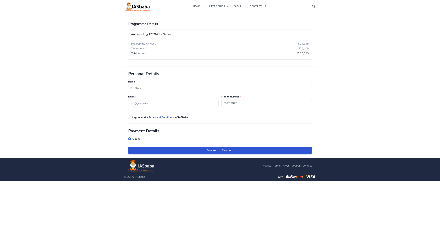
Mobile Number (231, 96)
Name (132, 81)
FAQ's (237, 6)
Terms (277, 166)
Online (136, 139)
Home (196, 6)
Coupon (296, 166)
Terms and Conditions (161, 117)
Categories (217, 6)
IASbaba (140, 177)
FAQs (286, 166)
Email (132, 96)
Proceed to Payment (220, 150)
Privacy (267, 166)
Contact (307, 166)
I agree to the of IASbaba (160, 117)
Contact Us (258, 6)
